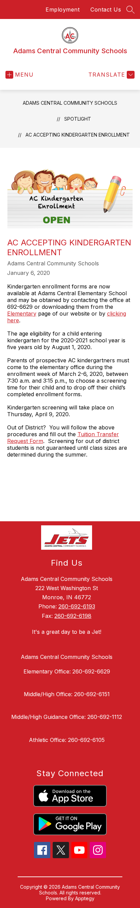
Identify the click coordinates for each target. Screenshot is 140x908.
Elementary (21, 313)
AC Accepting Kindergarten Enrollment (77, 135)
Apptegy (84, 898)
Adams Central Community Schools (70, 103)
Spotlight (77, 119)
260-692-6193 (76, 606)
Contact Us (105, 9)
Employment (63, 9)
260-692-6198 (72, 615)
